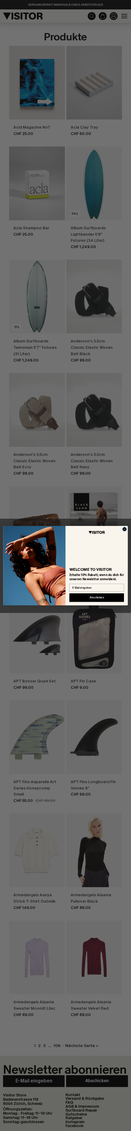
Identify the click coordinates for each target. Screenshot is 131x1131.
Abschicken (97, 597)
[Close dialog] (124, 529)
